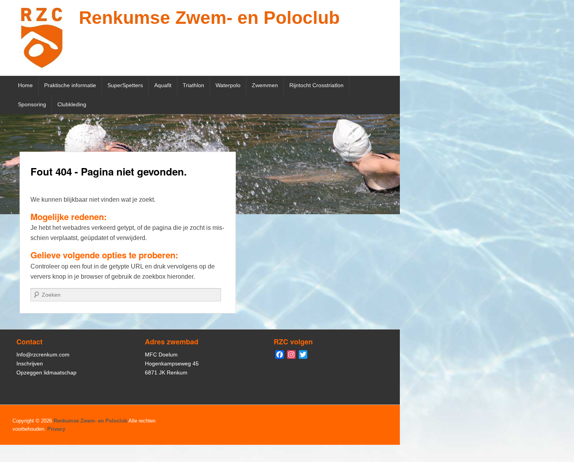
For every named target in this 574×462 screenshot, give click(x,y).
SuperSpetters (125, 85)
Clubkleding (71, 104)
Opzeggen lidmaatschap (46, 372)
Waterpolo (228, 85)
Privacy (56, 429)
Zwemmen (265, 85)
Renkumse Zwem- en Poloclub (209, 17)
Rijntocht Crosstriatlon (316, 85)
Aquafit (162, 85)
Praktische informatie (70, 85)
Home (25, 85)
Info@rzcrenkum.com (43, 354)
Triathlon (193, 85)
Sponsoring (32, 104)
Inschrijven (29, 363)
